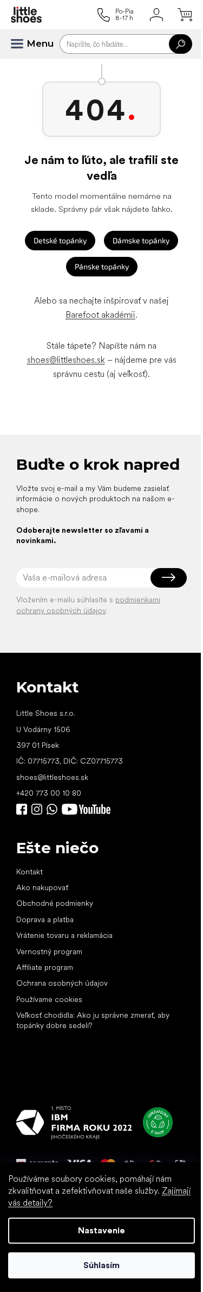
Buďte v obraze (21, 809)
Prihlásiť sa (168, 578)
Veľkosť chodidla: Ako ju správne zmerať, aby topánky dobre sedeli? (92, 1020)
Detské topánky (60, 240)
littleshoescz (36, 809)
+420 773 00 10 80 (48, 793)
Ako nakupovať (42, 887)
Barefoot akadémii (100, 315)
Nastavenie (101, 1230)
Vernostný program (49, 951)
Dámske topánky (141, 240)
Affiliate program (44, 967)
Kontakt (29, 871)
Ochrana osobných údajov (62, 983)
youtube (86, 809)
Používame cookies (49, 999)
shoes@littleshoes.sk (66, 360)
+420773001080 (54, 809)
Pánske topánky (102, 266)
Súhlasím (101, 1265)
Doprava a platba (45, 919)
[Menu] (21, 44)
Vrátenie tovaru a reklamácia (64, 935)
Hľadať (180, 44)
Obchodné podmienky (54, 903)
